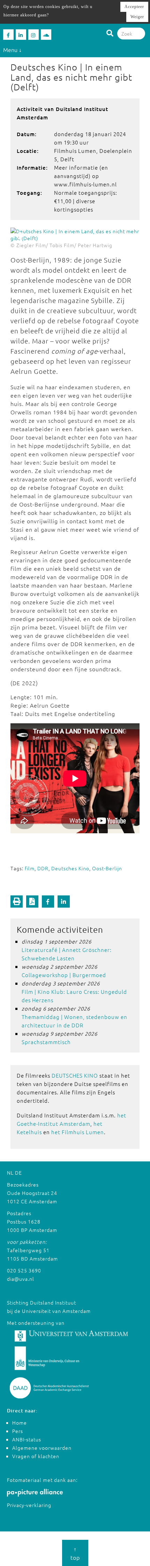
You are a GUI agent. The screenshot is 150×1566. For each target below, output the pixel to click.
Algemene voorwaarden (42, 1447)
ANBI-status (26, 1439)
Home (19, 1422)
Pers (17, 1430)
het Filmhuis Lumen (77, 1132)
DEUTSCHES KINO (75, 1075)
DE (18, 1172)
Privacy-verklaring (29, 1504)
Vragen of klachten (35, 1456)
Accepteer (134, 6)
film (30, 868)
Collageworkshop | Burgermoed (64, 974)
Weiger (137, 16)
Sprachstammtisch (46, 1042)
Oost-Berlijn (107, 868)
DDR (42, 868)
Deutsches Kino (70, 868)
